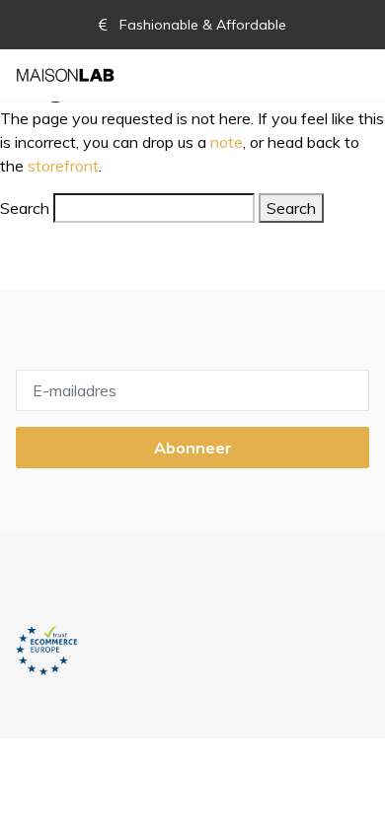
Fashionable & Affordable (201, 25)
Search (24, 208)
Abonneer (193, 447)
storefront (63, 165)
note (226, 142)
